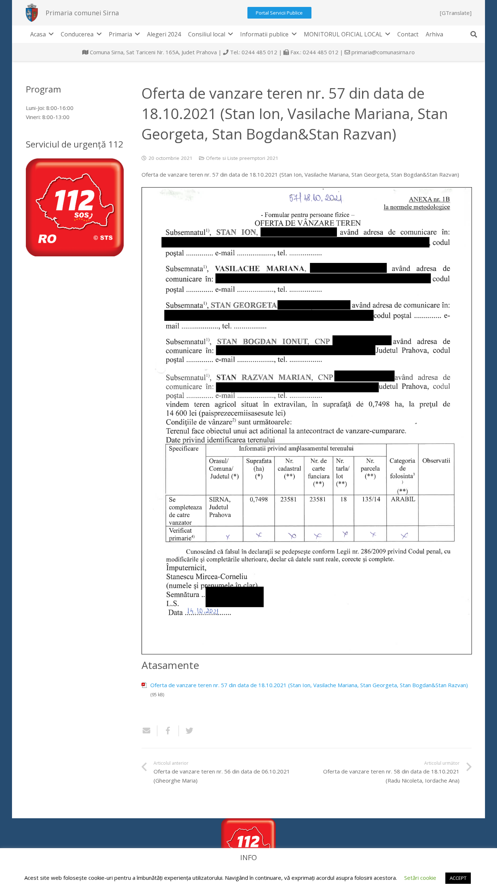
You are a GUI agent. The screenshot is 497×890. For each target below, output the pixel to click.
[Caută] (473, 34)
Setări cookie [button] (420, 877)
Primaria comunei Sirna (82, 12)
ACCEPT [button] (458, 878)
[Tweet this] (186, 730)
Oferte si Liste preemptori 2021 (242, 158)
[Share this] (168, 730)
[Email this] (150, 730)
